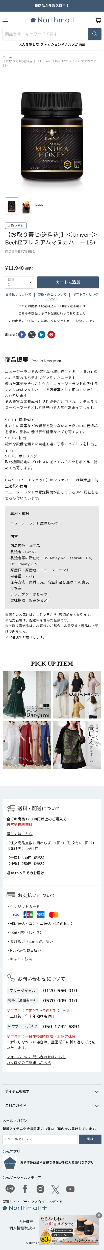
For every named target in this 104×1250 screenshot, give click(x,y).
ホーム (7, 57)
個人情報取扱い (22, 1228)
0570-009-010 (60, 1000)
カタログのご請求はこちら (29, 1062)
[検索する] (94, 34)
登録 (90, 1139)
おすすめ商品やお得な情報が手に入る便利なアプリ (57, 1163)
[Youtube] (70, 1189)
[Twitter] (55, 1189)
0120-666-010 (60, 990)
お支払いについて (18, 295)
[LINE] (10, 1189)
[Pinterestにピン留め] (51, 334)
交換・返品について (52, 295)
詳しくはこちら (20, 834)
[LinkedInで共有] (41, 334)
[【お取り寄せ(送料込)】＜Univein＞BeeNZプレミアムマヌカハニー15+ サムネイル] (11, 206)
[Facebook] (25, 1189)
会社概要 (26, 1222)
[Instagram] (40, 1189)
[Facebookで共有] (22, 334)
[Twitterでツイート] (32, 334)
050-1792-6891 (61, 1026)
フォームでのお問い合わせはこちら (36, 1057)
